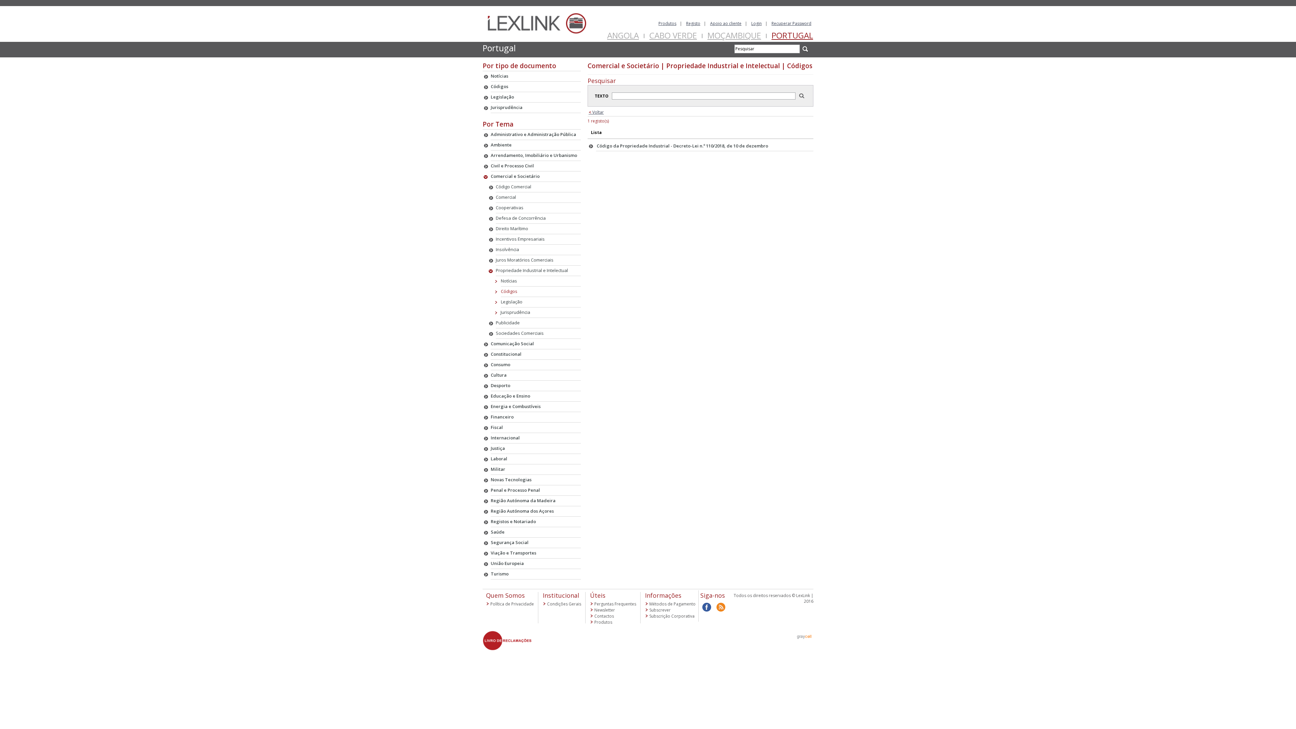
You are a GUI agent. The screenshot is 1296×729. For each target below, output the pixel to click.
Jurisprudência (515, 312)
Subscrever (660, 610)
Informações (663, 595)
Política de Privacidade (512, 604)
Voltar (596, 112)
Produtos (667, 23)
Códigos (509, 291)
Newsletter (604, 610)
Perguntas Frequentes (615, 604)
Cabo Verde (673, 35)
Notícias (509, 281)
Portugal (792, 35)
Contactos (604, 616)
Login (756, 23)
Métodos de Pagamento (672, 604)
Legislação (511, 302)
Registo (693, 23)
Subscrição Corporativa (672, 616)
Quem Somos (505, 595)
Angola (623, 35)
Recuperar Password (791, 23)
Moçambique (734, 35)
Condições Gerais (564, 604)
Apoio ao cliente (725, 23)
